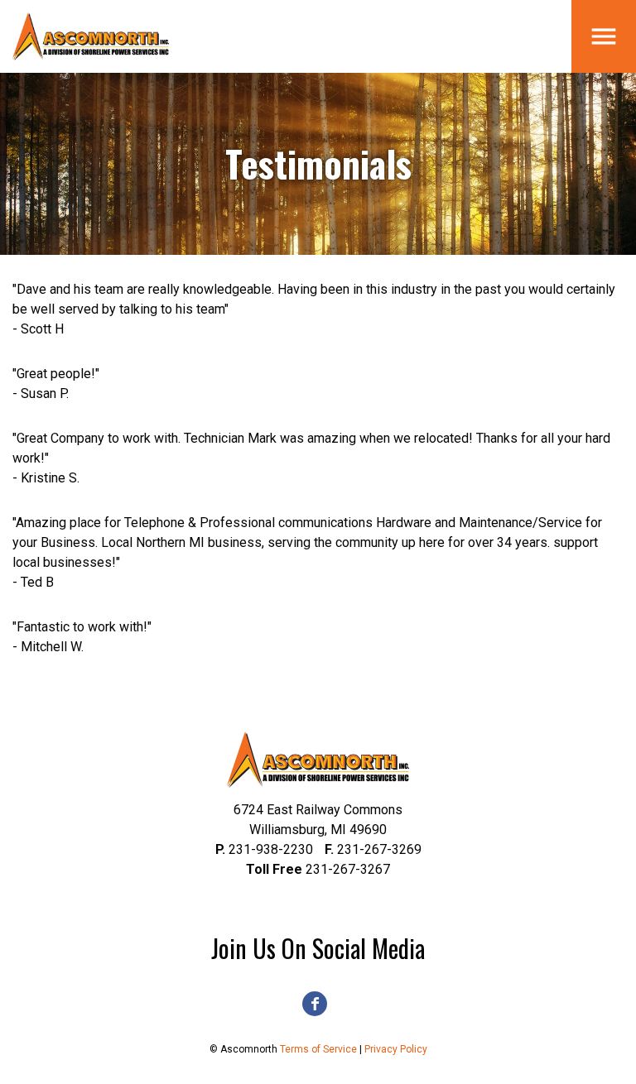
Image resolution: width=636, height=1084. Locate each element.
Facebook (314, 1003)
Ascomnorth (91, 36)
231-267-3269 (373, 849)
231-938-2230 (264, 849)
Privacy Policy (395, 1049)
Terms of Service (318, 1049)
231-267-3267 (318, 869)
